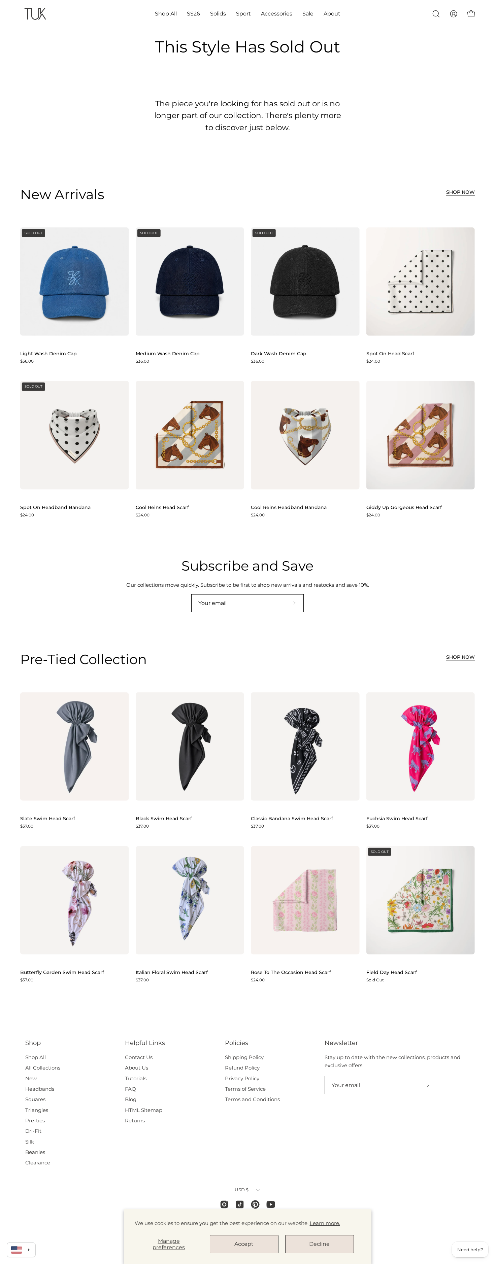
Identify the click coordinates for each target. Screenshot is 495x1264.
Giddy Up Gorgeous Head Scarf (404, 507)
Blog (130, 1099)
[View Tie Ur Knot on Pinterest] (255, 1204)
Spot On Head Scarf (390, 354)
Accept (244, 1244)
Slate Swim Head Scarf (47, 819)
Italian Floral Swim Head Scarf (172, 972)
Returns (135, 1120)
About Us (136, 1067)
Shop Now (460, 192)
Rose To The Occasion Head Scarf (291, 972)
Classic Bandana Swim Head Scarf (292, 819)
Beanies (35, 1152)
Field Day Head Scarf (391, 972)
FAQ (130, 1089)
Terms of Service (245, 1089)
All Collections (42, 1067)
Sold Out (375, 980)
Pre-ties (35, 1120)
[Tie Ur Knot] (35, 13)
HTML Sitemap (143, 1110)
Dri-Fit (33, 1131)
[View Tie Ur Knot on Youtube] (271, 1204)
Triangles (36, 1110)
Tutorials (135, 1078)
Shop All (35, 1057)
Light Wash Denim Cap (48, 354)
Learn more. (325, 1223)
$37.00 (26, 826)
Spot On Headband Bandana (55, 507)
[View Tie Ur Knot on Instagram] (224, 1204)
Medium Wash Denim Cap (168, 354)
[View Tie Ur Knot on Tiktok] (240, 1204)
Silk (29, 1142)
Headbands (39, 1089)
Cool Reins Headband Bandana (289, 507)
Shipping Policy (244, 1057)
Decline (319, 1244)
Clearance (37, 1162)
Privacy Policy (242, 1078)
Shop (33, 1042)
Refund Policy (242, 1067)
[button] (166, 13)
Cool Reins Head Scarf (162, 507)
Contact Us (139, 1057)
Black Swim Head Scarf (164, 819)
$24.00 (373, 361)
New (31, 1078)
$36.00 (27, 361)
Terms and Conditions (252, 1099)
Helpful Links (145, 1042)
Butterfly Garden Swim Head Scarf (62, 972)
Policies (236, 1042)
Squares (35, 1099)
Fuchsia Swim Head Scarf (397, 819)
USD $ (242, 1189)
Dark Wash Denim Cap (278, 354)
